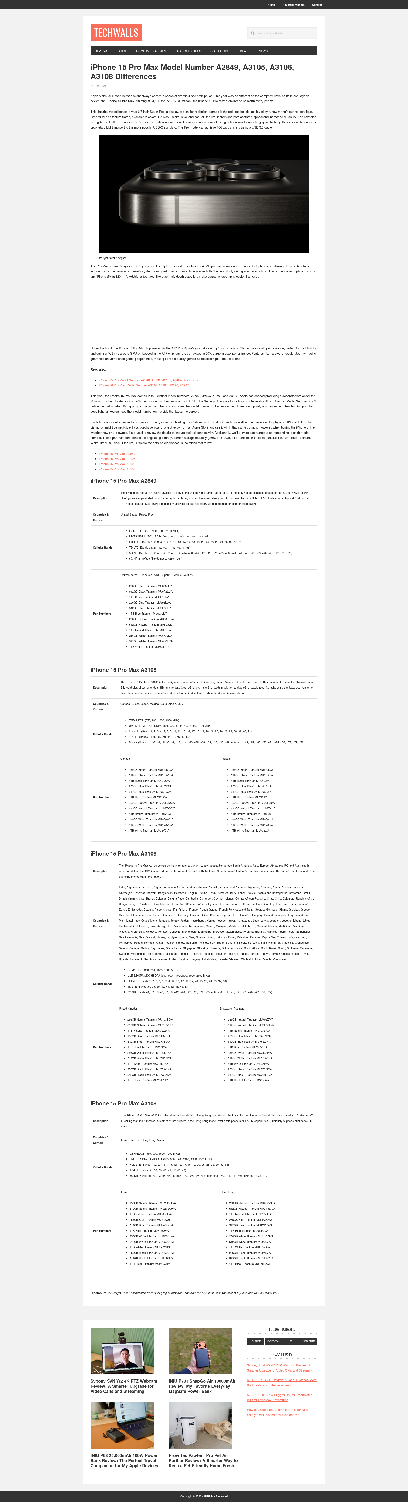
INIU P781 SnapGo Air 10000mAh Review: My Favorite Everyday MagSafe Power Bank (202, 1386)
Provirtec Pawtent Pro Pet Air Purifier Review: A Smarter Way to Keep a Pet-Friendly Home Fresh (203, 1460)
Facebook (273, 1341)
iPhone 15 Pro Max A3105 (117, 458)
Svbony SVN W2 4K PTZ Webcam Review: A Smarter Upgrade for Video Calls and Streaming (124, 1386)
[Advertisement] (204, 314)
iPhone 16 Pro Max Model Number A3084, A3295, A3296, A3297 (144, 385)
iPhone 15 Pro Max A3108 (117, 469)
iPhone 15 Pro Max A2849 (117, 453)
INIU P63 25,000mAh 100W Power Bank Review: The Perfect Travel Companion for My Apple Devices (124, 1460)
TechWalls (116, 32)
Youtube (256, 1341)
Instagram (308, 1341)
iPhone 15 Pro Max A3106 (117, 463)
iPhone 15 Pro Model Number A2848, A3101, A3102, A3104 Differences (148, 380)
